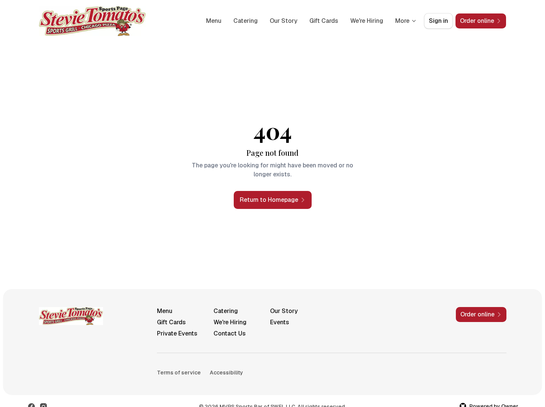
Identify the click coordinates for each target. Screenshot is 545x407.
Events (279, 322)
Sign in (438, 21)
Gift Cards (323, 21)
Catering (245, 21)
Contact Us (230, 333)
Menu (213, 21)
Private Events (177, 333)
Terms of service (179, 372)
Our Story (283, 21)
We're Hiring (366, 21)
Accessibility (226, 372)
